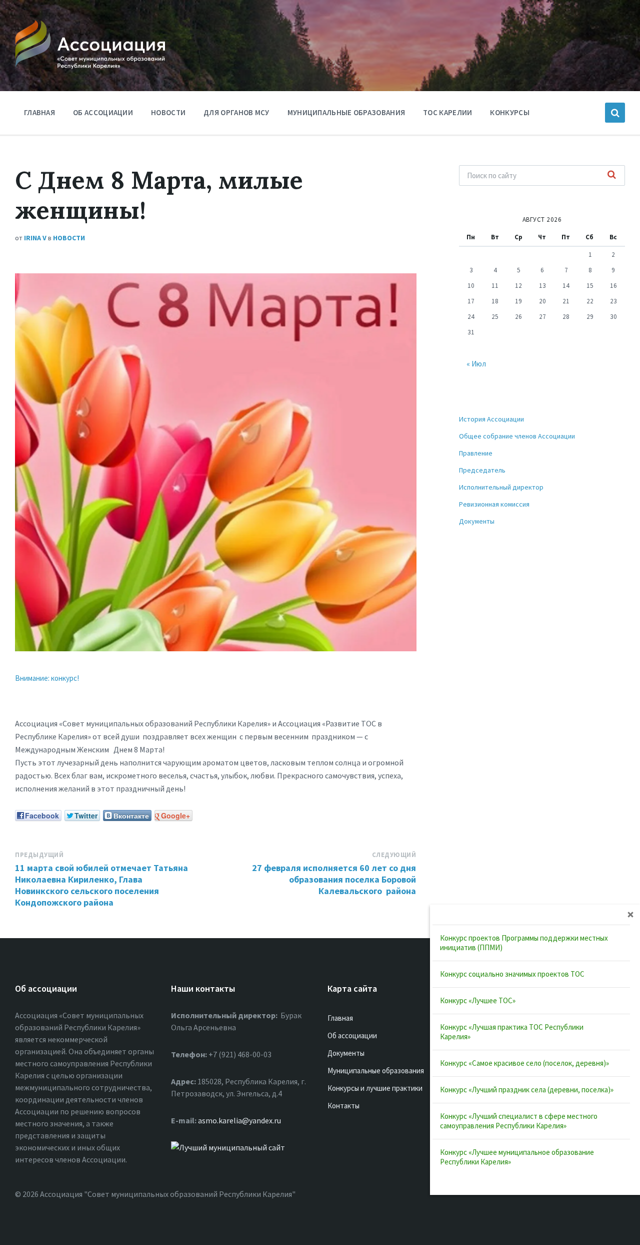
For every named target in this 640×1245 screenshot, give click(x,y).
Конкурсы (509, 112)
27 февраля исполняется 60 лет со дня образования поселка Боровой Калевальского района (334, 879)
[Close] (630, 914)
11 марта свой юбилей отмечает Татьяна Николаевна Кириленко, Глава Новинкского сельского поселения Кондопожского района (101, 885)
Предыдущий (39, 855)
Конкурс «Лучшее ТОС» (478, 1000)
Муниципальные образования (347, 112)
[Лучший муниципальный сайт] (228, 1147)
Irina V (35, 237)
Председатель (482, 470)
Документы (476, 521)
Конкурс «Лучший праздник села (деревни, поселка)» (527, 1089)
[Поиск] (612, 175)
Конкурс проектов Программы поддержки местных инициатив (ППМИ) (524, 942)
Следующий (394, 855)
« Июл (476, 363)
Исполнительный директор (501, 487)
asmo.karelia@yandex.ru (239, 1120)
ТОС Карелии (447, 112)
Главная (39, 112)
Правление (475, 453)
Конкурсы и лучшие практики (375, 1088)
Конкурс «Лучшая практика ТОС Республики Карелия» (512, 1031)
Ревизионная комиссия (494, 504)
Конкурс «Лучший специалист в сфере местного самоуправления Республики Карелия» (519, 1120)
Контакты (344, 1105)
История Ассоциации (491, 419)
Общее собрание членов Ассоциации (517, 436)
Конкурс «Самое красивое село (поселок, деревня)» (524, 1063)
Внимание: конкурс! (47, 678)
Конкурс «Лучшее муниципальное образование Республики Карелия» (517, 1156)
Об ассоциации (103, 112)
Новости (168, 112)
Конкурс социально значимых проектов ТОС (512, 974)
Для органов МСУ (237, 112)
